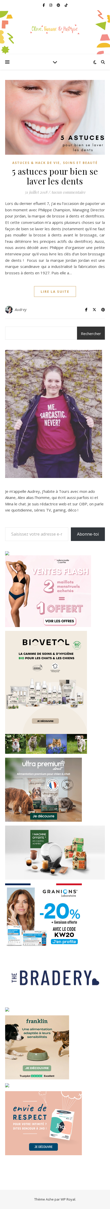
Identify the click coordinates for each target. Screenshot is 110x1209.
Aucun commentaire (68, 192)
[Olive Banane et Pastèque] (55, 29)
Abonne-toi (88, 534)
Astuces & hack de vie (36, 163)
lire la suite (55, 291)
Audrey (21, 309)
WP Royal (68, 1199)
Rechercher (91, 333)
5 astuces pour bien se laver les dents (55, 175)
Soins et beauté (80, 163)
